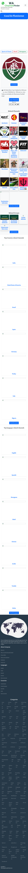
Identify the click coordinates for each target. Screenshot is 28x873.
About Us (2, 650)
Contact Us (3, 662)
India (2, 691)
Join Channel (14, 84)
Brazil (15, 51)
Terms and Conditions (5, 657)
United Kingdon (4, 686)
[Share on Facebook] (10, 104)
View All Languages (14, 613)
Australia (2, 688)
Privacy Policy (3, 655)
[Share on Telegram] (15, 104)
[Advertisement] (14, 34)
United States (3, 683)
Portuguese (22, 51)
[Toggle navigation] (25, 5)
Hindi (2, 670)
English (2, 668)
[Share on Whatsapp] (12, 104)
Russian (2, 675)
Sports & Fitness (6, 51)
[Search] (1, 11)
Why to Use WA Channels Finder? (7, 652)
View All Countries (14, 423)
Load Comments (14, 232)
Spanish (2, 673)
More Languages (4, 678)
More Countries (4, 693)
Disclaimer (3, 660)
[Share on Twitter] (18, 104)
